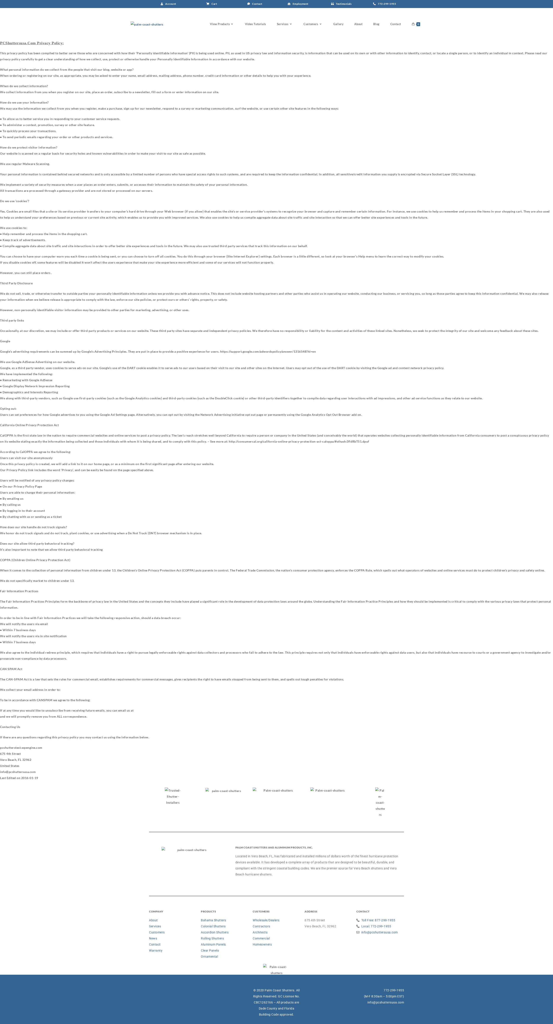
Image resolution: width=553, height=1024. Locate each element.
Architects (260, 932)
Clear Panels (210, 950)
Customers (157, 932)
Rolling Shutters (212, 938)
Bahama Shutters (213, 920)
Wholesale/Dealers (266, 920)
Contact (155, 944)
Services (155, 926)
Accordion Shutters (215, 932)
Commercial (261, 938)
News (153, 938)
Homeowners (262, 944)
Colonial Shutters (213, 926)
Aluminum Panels (213, 944)
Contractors (261, 926)
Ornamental (209, 956)
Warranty (155, 950)
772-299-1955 (394, 990)
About (153, 920)
